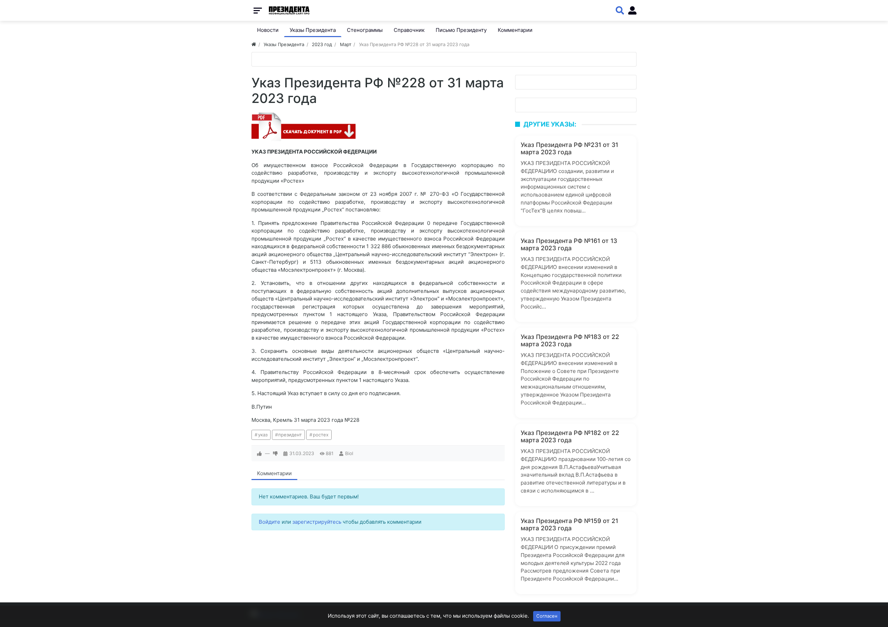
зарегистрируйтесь (316, 522)
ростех (320, 434)
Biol (349, 453)
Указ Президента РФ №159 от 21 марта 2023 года (569, 524)
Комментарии (274, 473)
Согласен (546, 616)
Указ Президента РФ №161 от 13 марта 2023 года (569, 244)
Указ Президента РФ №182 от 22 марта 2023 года (570, 436)
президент (290, 434)
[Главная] (253, 44)
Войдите (269, 522)
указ (262, 434)
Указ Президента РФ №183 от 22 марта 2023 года (570, 340)
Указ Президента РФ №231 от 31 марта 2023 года (569, 148)
